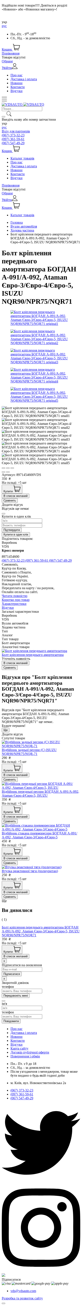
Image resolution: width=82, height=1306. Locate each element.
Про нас (16, 75)
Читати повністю (14, 596)
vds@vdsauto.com (23, 1291)
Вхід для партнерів (16, 131)
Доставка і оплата (23, 79)
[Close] (3, 513)
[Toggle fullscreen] (8, 468)
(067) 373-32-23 (13, 135)
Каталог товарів (22, 158)
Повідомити (11, 1021)
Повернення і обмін (25, 1056)
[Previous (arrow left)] (3, 472)
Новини (16, 83)
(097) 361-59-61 (13, 139)
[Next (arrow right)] (8, 472)
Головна (16, 222)
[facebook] (3, 1275)
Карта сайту (19, 1048)
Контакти (17, 87)
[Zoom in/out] (12, 468)
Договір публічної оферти (29, 1052)
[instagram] (41, 1271)
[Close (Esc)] (3, 468)
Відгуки (16, 91)
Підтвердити (11, 530)
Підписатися (11, 1279)
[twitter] (41, 1181)
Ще (5, 730)
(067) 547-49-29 (13, 143)
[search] (3, 116)
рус (4, 26)
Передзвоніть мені (15, 995)
